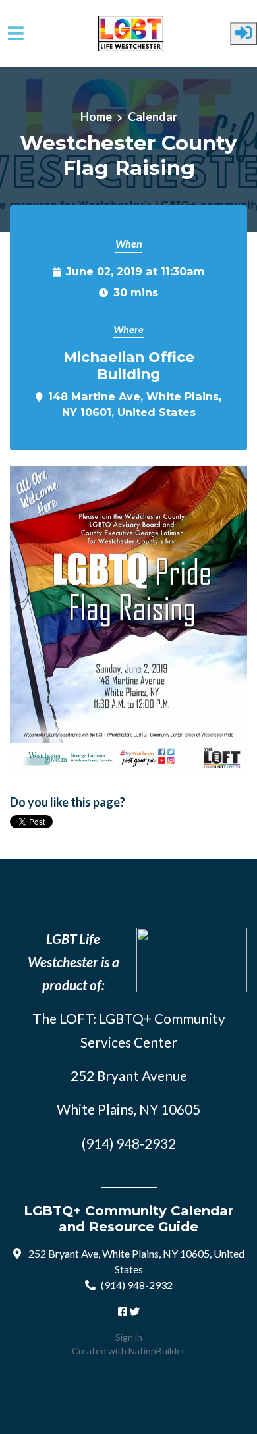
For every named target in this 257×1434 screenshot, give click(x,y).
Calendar (152, 116)
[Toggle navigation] (16, 33)
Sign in (128, 1336)
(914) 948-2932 (137, 1285)
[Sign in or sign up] (243, 33)
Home (96, 116)
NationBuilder (156, 1350)
